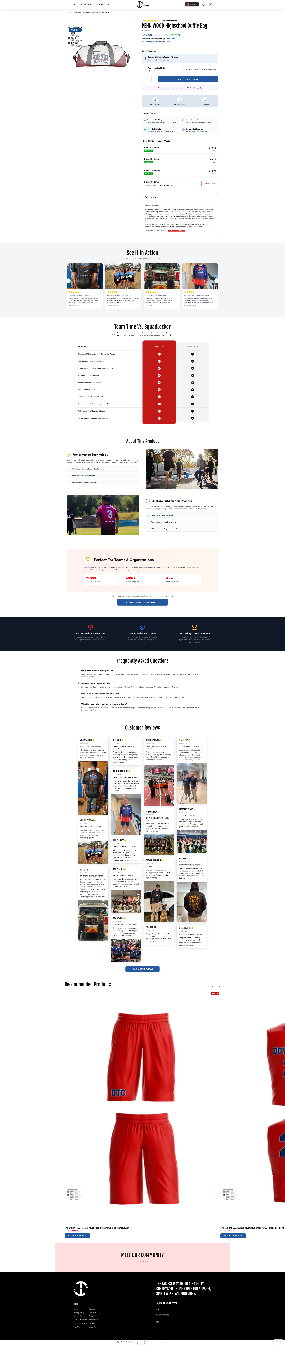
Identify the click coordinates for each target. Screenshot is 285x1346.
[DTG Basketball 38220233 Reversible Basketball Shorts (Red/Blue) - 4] (142, 1108)
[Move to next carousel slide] (218, 986)
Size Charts (77, 1327)
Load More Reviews (142, 969)
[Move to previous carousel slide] (213, 986)
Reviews (92, 1323)
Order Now (93, 1327)
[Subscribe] (209, 1313)
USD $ (192, 4)
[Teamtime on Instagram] (157, 1322)
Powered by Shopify (142, 1344)
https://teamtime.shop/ (176, 230)
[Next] (216, 280)
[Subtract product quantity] (144, 79)
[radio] (180, 58)
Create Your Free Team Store (141, 602)
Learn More (170, 39)
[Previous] (68, 280)
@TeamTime (142, 1261)
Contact (92, 1309)
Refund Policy (78, 1316)
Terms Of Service (80, 1320)
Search (76, 1309)
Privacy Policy (78, 1312)
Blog (91, 1316)
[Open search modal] (203, 4)
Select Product (77, 1236)
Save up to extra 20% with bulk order (156, 41)
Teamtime (131, 1342)
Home (69, 12)
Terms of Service (80, 1323)
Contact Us (209, 183)
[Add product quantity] (153, 79)
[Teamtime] (142, 4)
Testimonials (94, 1320)
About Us (92, 1312)
